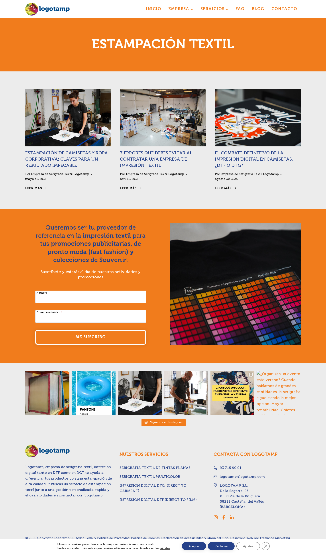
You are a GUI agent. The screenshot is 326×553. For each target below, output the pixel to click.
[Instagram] (216, 517)
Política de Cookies (145, 538)
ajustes (165, 548)
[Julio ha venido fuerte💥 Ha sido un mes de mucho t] (186, 393)
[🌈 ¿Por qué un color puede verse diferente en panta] (232, 393)
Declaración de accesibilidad (182, 538)
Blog (258, 9)
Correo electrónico (49, 312)
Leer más (36, 188)
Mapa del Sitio (218, 538)
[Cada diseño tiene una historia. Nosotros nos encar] (140, 393)
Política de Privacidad (113, 538)
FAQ (240, 9)
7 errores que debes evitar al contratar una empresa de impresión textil (156, 159)
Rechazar (221, 546)
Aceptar (194, 546)
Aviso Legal (84, 538)
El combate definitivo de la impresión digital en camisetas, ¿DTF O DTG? (254, 159)
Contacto (284, 9)
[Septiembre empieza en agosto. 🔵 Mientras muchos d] (47, 393)
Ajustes (248, 546)
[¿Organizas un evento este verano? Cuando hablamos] (279, 393)
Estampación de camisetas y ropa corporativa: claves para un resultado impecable (66, 159)
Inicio (153, 9)
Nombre (42, 293)
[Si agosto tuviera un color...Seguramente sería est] (94, 393)
